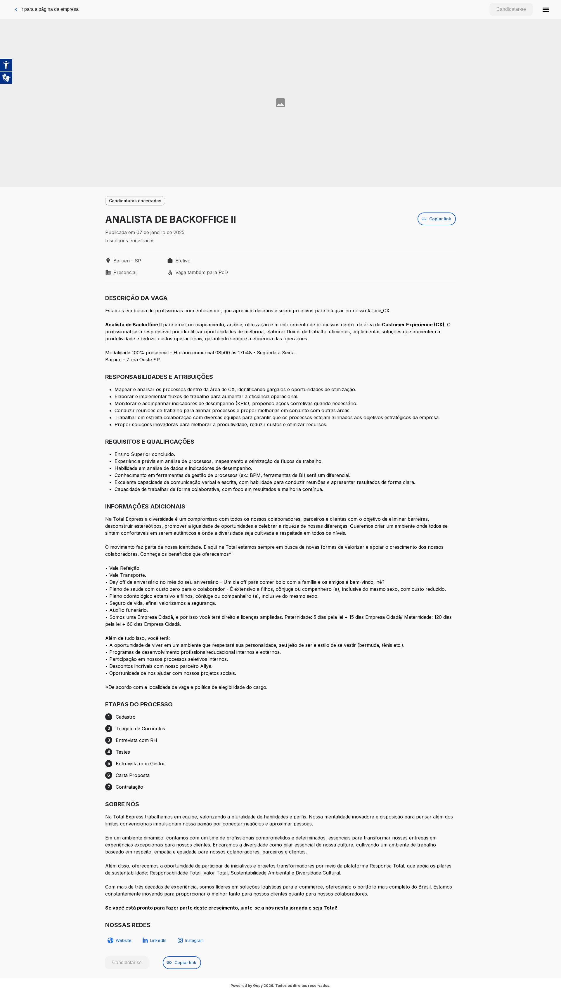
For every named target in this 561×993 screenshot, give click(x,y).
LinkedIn (158, 940)
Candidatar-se (511, 9)
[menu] (545, 9)
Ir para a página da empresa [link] (49, 9)
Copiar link (440, 218)
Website (123, 940)
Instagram (194, 940)
